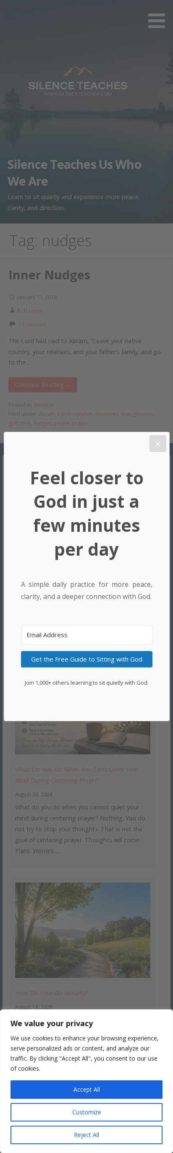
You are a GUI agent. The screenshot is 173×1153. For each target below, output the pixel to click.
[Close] (157, 443)
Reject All (86, 1135)
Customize (86, 1112)
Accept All (86, 1089)
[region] (86, 1081)
